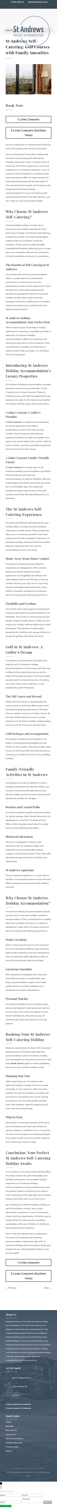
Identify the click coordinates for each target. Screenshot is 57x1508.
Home (8, 1422)
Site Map (9, 1426)
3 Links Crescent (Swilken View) (28, 133)
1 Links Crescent (28, 119)
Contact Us (11, 1434)
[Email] (11, 1502)
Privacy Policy (12, 1447)
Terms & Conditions (14, 1439)
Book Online (17, 1063)
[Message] (33, 1502)
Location (16, 1395)
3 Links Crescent (14, 467)
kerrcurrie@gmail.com (21, 1378)
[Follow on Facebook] (8, 1459)
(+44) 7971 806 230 (19, 1387)
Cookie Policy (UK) (14, 1443)
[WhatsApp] (1, 1506)
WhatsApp (6, 1506)
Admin (9, 1451)
